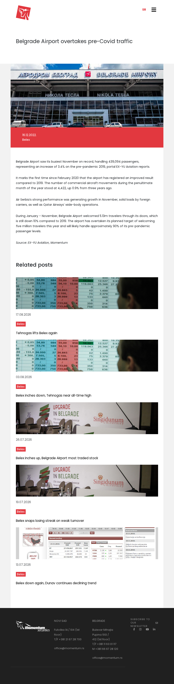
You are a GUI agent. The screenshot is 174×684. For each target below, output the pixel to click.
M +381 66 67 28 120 (105, 649)
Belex (21, 324)
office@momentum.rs (69, 648)
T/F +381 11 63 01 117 (104, 644)
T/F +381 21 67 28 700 (67, 639)
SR (144, 9)
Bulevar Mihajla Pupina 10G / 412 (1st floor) (102, 634)
